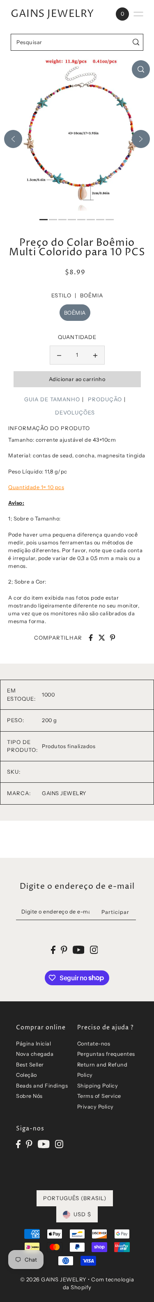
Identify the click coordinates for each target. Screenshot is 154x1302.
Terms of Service (99, 1096)
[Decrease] (59, 355)
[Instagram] (59, 1144)
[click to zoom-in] (141, 69)
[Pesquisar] (136, 42)
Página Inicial (33, 1044)
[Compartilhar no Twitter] (102, 637)
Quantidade (77, 337)
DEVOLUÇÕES (75, 412)
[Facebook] (18, 1144)
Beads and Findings (42, 1086)
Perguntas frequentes (106, 1054)
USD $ (82, 1214)
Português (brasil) (74, 1198)
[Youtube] (44, 1144)
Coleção (26, 1075)
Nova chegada (34, 1054)
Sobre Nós (29, 1096)
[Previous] (13, 139)
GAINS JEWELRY (52, 14)
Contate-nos (93, 1044)
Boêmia (75, 312)
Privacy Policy (95, 1107)
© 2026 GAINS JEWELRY (53, 1279)
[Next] (141, 139)
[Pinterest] (29, 1144)
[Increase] (95, 355)
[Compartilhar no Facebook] (90, 637)
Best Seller (30, 1065)
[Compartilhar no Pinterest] (112, 637)
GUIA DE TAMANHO (52, 399)
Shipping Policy (97, 1086)
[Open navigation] (138, 14)
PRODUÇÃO (105, 399)
